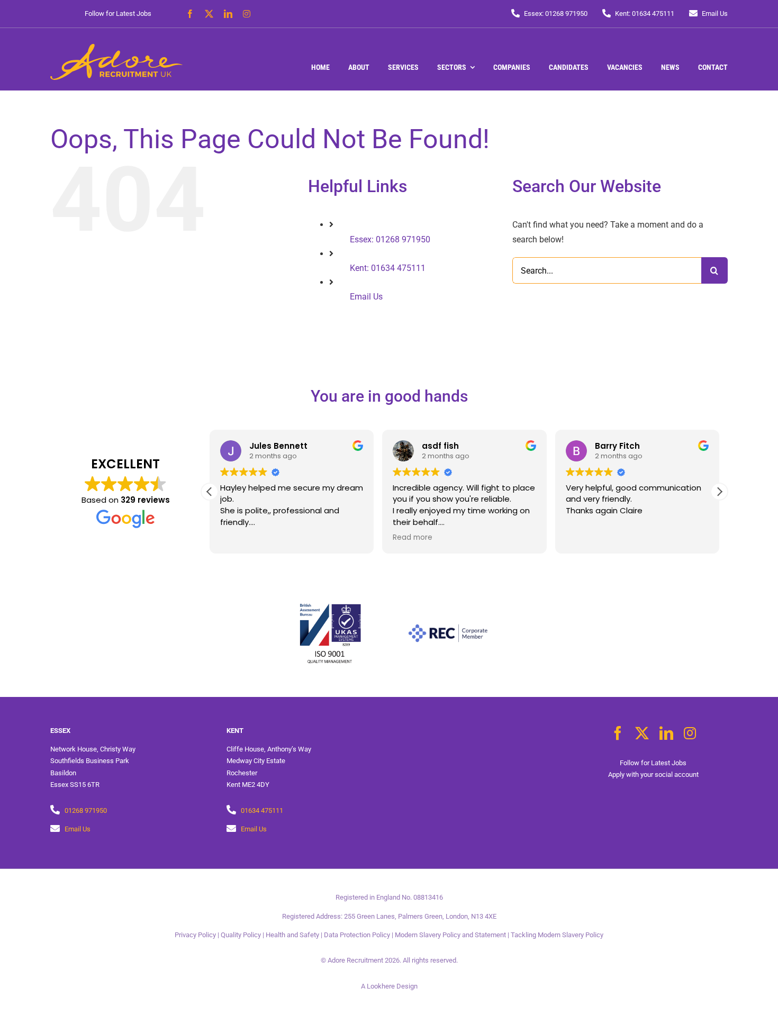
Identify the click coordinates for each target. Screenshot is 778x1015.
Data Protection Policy (357, 935)
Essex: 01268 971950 (390, 239)
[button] (719, 492)
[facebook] (190, 14)
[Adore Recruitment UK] (116, 48)
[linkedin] (228, 14)
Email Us (366, 297)
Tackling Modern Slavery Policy (557, 935)
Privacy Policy (195, 935)
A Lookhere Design (389, 986)
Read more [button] (412, 537)
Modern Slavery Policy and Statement (450, 935)
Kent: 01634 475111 (388, 268)
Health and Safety (292, 935)
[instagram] (246, 14)
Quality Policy (241, 935)
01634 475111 (262, 810)
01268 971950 (86, 810)
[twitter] (209, 14)
